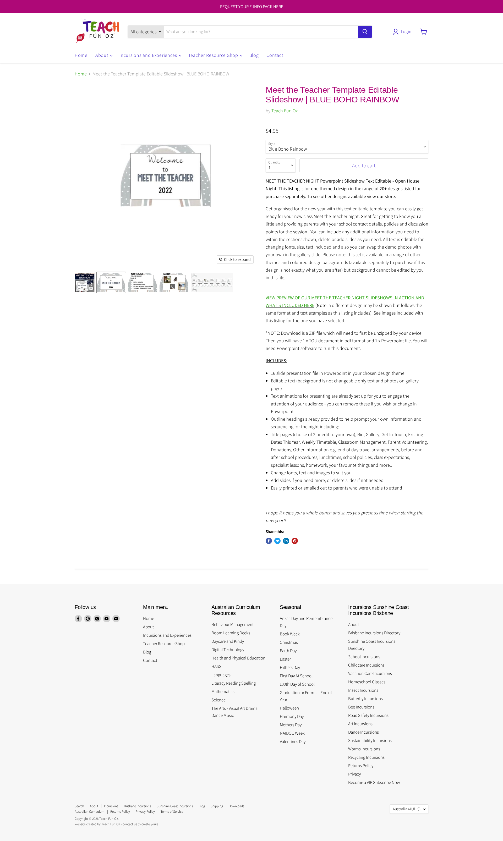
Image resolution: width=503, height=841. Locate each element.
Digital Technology (227, 649)
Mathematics (222, 691)
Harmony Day (292, 716)
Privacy (354, 774)
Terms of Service (172, 811)
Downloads (236, 806)
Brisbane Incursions (137, 806)
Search (79, 806)
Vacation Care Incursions (370, 673)
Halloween (289, 708)
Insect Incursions (363, 690)
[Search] (365, 32)
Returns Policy (360, 765)
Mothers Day (291, 725)
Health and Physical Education (238, 658)
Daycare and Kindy (227, 641)
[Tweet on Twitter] (277, 541)
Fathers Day (290, 667)
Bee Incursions (361, 707)
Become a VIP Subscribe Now (374, 782)
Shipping (217, 806)
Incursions (111, 806)
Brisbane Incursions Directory (374, 633)
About (102, 55)
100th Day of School (297, 684)
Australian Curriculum (90, 811)
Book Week (290, 634)
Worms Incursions (364, 749)
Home (81, 55)
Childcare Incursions (366, 665)
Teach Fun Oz (284, 111)
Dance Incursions (363, 732)
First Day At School (296, 676)
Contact (274, 55)
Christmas (289, 642)
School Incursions (364, 656)
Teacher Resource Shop (213, 55)
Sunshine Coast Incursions (175, 806)
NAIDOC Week (292, 733)
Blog (254, 55)
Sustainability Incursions (370, 740)
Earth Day (288, 650)
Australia (406, 809)
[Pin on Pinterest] (295, 541)
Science (218, 700)
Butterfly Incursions (365, 698)
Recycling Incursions (366, 757)
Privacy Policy (145, 811)
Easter (285, 659)
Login (406, 31)
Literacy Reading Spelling (233, 683)
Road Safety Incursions (368, 715)
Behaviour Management (232, 624)
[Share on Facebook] (269, 541)
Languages (221, 675)
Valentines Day (292, 741)
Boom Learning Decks (230, 633)
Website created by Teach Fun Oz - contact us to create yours (116, 824)
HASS (216, 666)
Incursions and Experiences (148, 55)
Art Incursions (360, 724)
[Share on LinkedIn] (286, 541)
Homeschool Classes (366, 682)
